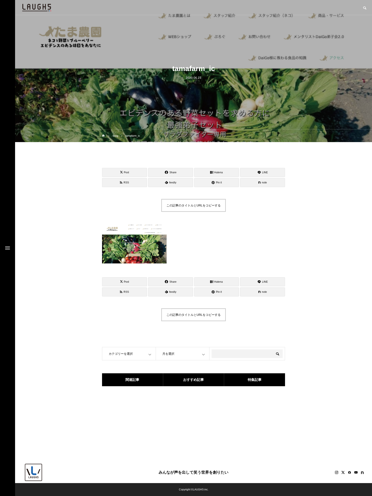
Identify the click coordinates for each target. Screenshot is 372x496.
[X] (343, 472)
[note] (362, 472)
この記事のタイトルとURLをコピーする (193, 205)
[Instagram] (336, 472)
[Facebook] (349, 472)
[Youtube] (356, 472)
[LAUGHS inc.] (37, 7)
